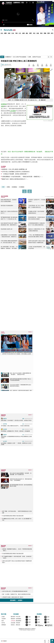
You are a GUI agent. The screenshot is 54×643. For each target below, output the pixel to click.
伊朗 (2, 106)
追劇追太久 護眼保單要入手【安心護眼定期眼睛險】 (36, 229)
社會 (12, 33)
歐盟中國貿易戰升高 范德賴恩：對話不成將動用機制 (9, 200)
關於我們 (13, 616)
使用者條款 (18, 618)
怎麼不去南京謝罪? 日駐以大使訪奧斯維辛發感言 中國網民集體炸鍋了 (36, 241)
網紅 (27, 33)
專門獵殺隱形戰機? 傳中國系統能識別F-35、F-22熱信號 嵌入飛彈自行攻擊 (9, 218)
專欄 (45, 33)
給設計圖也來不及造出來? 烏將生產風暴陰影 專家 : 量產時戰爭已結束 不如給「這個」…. (9, 224)
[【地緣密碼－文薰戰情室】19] (45, 14)
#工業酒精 (21, 187)
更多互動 (3, 614)
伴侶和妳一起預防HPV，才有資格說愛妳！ (36, 200)
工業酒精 (13, 111)
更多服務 (16, 614)
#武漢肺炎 (14, 187)
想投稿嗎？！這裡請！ (16, 600)
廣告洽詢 (18, 624)
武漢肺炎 (4, 104)
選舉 (48, 33)
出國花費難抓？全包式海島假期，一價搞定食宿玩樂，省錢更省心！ (9, 235)
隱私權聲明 (18, 620)
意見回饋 (13, 622)
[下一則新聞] (51, 57)
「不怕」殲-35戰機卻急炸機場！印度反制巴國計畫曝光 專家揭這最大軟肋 (36, 236)
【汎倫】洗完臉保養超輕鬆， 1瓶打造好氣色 (36, 247)
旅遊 (38, 33)
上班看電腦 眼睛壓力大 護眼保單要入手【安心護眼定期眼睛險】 (36, 224)
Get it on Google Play (39, 625)
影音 (52, 33)
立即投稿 (13, 620)
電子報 (3, 622)
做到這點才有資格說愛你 (7, 205)
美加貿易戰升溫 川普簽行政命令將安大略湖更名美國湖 (36, 218)
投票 (3, 620)
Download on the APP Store (48, 625)
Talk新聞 (4, 618)
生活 (20, 33)
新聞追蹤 (4, 624)
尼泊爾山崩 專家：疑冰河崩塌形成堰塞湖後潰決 (36, 212)
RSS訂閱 (18, 616)
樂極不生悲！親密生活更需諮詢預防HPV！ (9, 212)
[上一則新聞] (48, 57)
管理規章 (18, 622)
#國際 (3, 187)
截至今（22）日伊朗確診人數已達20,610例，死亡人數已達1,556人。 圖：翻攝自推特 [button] (27, 100)
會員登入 (13, 624)
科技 (34, 33)
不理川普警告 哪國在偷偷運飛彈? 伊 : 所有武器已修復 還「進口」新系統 (9, 241)
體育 (30, 33)
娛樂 (23, 33)
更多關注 (39, 614)
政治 (2, 33)
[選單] (1, 30)
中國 (16, 33)
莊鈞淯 (6, 64)
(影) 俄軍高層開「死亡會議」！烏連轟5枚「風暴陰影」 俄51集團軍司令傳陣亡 (9, 247)
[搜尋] (52, 30)
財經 (9, 33)
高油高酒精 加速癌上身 (6, 229)
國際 (5, 33)
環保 (41, 33)
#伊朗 (8, 187)
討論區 (3, 616)
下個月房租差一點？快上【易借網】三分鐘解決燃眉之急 (36, 206)
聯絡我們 (13, 618)
